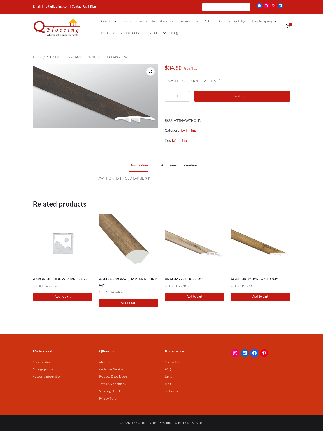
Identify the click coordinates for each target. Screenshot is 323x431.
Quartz (106, 21)
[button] (114, 21)
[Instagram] (266, 5)
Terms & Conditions (112, 384)
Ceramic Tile (188, 21)
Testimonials (173, 391)
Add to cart (242, 96)
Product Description (113, 376)
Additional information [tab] (179, 165)
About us (105, 362)
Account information (47, 376)
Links (168, 376)
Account (155, 33)
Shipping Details (110, 391)
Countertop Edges (233, 21)
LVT (206, 21)
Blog (174, 33)
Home (37, 57)
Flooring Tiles (132, 21)
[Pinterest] (273, 5)
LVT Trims (62, 57)
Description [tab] (138, 165)
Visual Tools (129, 33)
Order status (41, 362)
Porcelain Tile (162, 21)
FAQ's (169, 369)
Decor (106, 33)
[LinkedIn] (280, 5)
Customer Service (111, 369)
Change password (45, 369)
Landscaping (262, 21)
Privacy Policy (108, 398)
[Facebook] (259, 5)
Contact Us (79, 6)
